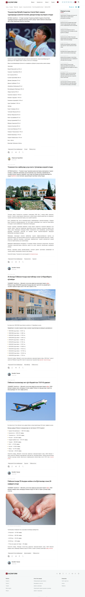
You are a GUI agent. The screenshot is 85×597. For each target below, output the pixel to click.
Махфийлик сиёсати (38, 583)
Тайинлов (16, 7)
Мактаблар (27, 364)
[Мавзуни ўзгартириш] (58, 2)
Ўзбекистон (32, 149)
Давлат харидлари (38, 590)
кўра (48, 283)
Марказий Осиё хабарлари (15, 149)
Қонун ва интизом (27, 7)
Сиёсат (7, 583)
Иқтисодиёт (8, 588)
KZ (62, 2)
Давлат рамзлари (38, 585)
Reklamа (63, 585)
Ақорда (11, 7)
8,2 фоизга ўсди (34, 254)
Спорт (25, 149)
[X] (23, 152)
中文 (71, 2)
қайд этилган (49, 548)
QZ (64, 2)
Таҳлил (53, 2)
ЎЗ (75, 2)
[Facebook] (19, 152)
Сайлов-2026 (47, 7)
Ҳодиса (20, 7)
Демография (27, 553)
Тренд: (7, 7)
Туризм (34, 259)
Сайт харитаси (65, 581)
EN (68, 2)
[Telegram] (16, 152)
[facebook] (66, 573)
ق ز (73, 2)
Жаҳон (7, 590)
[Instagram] (9, 152)
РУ (66, 2)
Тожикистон (27, 259)
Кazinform (13, 176)
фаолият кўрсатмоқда (44, 359)
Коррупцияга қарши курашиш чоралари (42, 588)
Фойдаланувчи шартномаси (40, 581)
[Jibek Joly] (72, 7)
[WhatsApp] (12, 152)
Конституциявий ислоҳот (38, 7)
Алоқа (63, 583)
